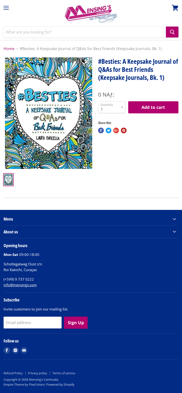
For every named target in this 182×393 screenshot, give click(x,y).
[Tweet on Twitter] (108, 130)
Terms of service (63, 373)
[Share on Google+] (116, 130)
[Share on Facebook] (101, 130)
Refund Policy (13, 373)
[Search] (172, 32)
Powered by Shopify (60, 384)
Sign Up (76, 322)
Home (9, 48)
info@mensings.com (20, 284)
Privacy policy (37, 373)
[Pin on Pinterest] (124, 130)
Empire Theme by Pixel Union (24, 384)
